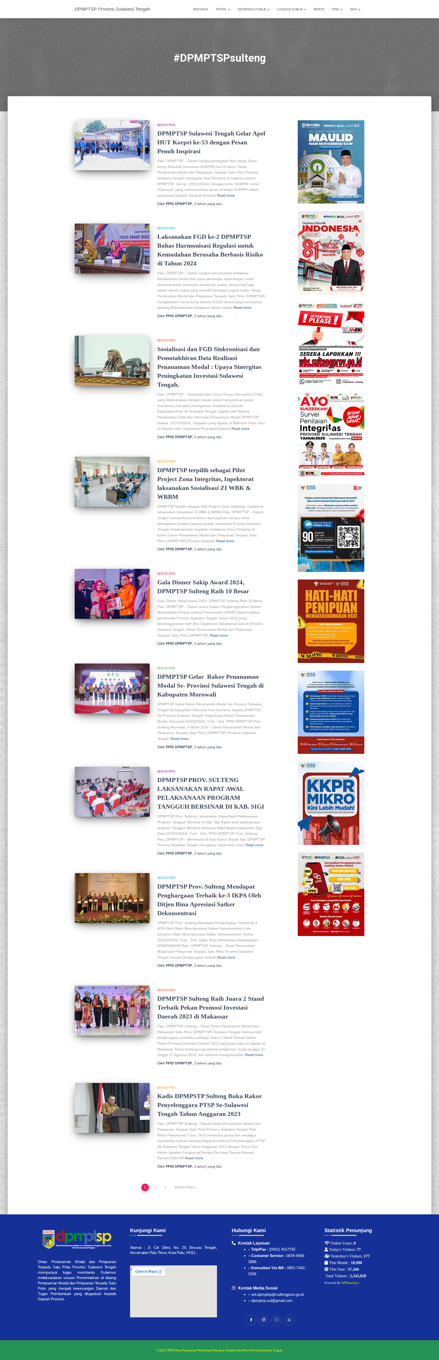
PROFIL (222, 9)
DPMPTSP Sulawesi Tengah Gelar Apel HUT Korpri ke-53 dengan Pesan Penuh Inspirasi (211, 142)
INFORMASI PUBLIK (252, 9)
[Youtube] (276, 1320)
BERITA (319, 9)
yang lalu (208, 204)
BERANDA (200, 9)
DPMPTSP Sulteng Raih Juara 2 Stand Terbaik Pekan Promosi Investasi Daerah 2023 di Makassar (210, 1007)
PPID (336, 9)
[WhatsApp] (289, 1320)
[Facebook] (251, 1320)
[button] (229, 9)
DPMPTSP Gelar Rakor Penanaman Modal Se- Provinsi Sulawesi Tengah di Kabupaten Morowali (210, 685)
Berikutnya (184, 1187)
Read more (226, 195)
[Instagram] (264, 1320)
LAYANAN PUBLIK (290, 9)
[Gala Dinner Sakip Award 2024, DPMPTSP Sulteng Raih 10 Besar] (112, 594)
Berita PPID (166, 125)
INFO (354, 9)
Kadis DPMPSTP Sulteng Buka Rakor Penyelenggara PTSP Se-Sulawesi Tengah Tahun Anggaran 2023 (209, 1105)
